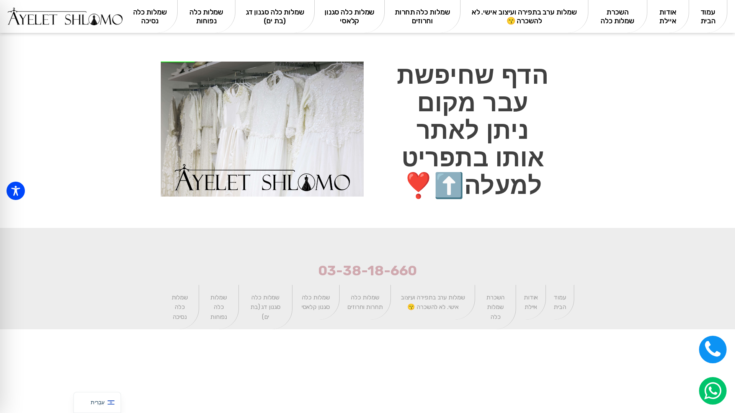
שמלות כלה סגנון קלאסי (350, 16)
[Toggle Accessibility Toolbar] (16, 191)
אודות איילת (668, 16)
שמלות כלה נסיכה (150, 16)
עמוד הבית (708, 16)
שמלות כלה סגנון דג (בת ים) (275, 16)
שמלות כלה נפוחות (206, 16)
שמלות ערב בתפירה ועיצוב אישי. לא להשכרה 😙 (524, 16)
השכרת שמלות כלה (617, 16)
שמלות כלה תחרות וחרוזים (422, 16)
